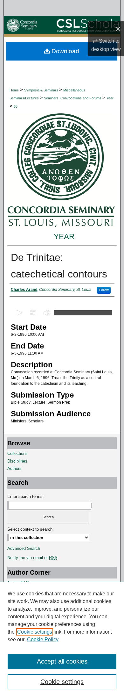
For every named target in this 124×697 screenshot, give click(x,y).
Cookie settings (34, 632)
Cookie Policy (43, 639)
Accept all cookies (62, 661)
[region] (62, 639)
